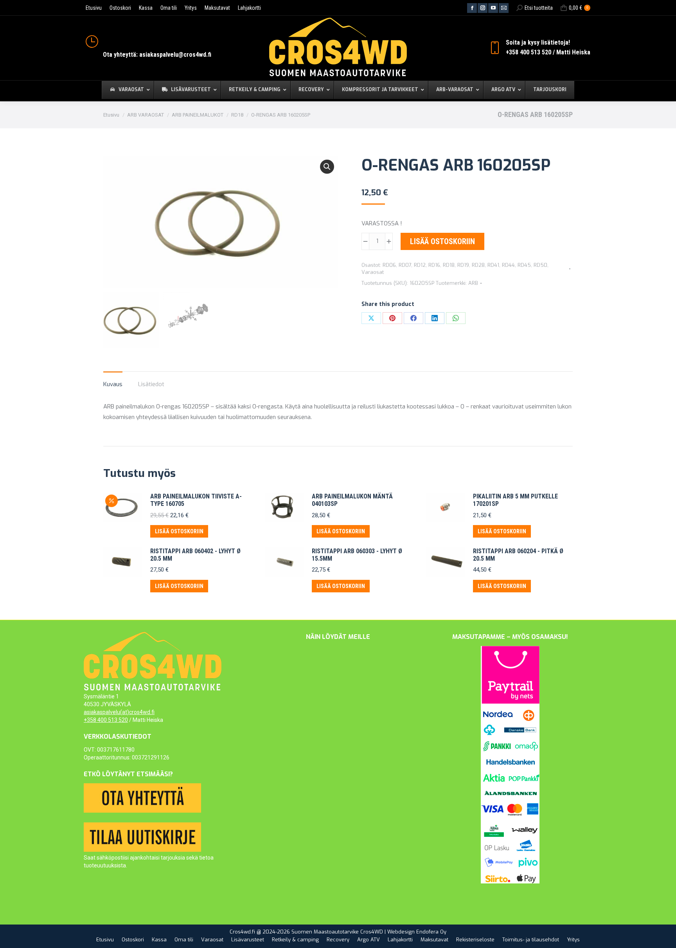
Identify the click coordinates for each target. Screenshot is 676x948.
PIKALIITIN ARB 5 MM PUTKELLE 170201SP (515, 500)
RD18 (449, 265)
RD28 (478, 265)
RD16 (434, 265)
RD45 (524, 265)
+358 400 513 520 (106, 720)
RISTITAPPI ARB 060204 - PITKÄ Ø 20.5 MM (518, 554)
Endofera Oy (431, 931)
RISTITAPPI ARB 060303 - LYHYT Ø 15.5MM (357, 554)
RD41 (493, 265)
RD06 (389, 265)
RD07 (405, 265)
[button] (327, 167)
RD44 (508, 265)
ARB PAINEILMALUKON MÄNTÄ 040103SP (352, 500)
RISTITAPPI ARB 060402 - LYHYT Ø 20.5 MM (195, 554)
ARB (473, 283)
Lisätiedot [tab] (151, 384)
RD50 (540, 265)
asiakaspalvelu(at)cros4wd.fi (119, 712)
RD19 (463, 265)
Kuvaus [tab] (112, 384)
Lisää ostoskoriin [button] (179, 531)
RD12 (420, 265)
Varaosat (372, 272)
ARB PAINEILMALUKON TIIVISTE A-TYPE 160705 (196, 500)
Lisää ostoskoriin (442, 241)
